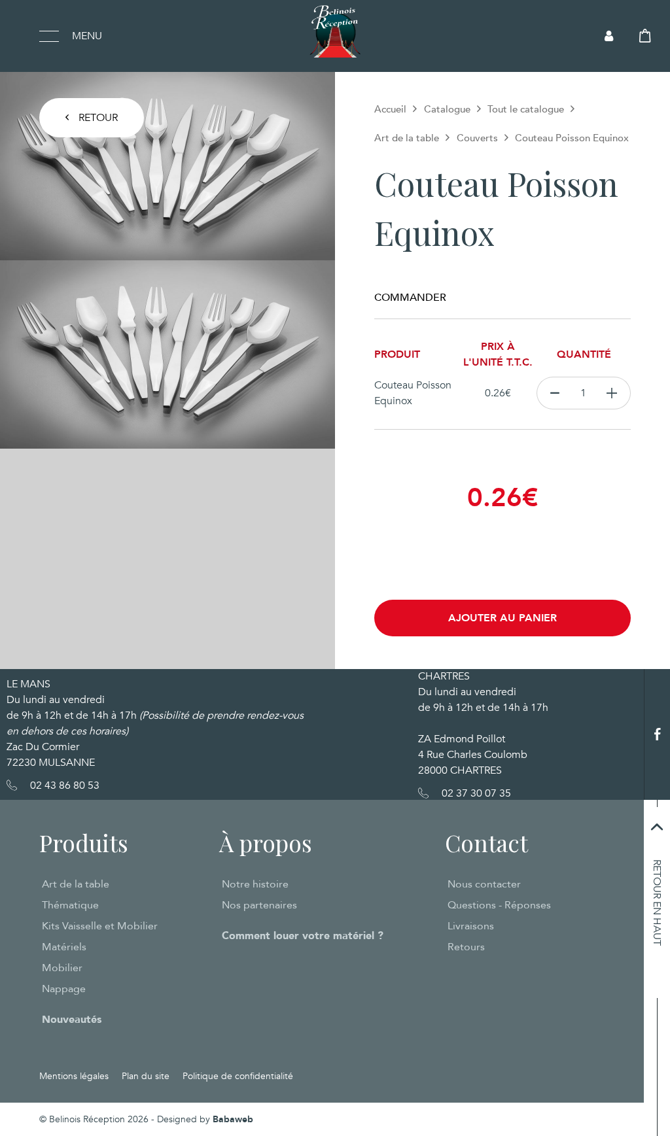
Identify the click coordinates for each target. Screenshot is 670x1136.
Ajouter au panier (502, 618)
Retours (466, 947)
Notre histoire (255, 884)
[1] (612, 393)
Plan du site (145, 1076)
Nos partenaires (259, 905)
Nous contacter (484, 884)
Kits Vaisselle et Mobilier (100, 926)
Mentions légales (74, 1076)
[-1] (555, 393)
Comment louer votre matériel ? (302, 936)
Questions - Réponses (499, 905)
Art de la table (406, 138)
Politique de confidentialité (238, 1076)
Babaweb (233, 1119)
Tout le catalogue (525, 109)
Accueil (390, 109)
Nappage (64, 989)
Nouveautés (71, 1019)
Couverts (477, 138)
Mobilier (62, 968)
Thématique (70, 905)
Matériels (64, 947)
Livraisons (471, 926)
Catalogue (447, 109)
